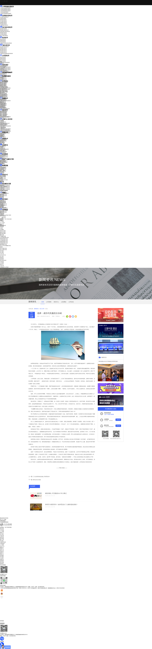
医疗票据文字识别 (5, 89)
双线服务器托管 (3, 50)
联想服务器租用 (3, 23)
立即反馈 (118, 425)
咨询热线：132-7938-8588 (5, 219)
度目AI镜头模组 (3, 112)
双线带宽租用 (3, 61)
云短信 (1, 180)
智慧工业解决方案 (5, 186)
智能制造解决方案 (4, 241)
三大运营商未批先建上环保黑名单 (41, 476)
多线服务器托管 (3, 52)
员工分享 (42, 308)
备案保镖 (3, 171)
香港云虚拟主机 (3, 70)
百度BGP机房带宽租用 (5, 62)
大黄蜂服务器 (4, 25)
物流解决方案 (4, 190)
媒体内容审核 (3, 101)
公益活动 (2, 536)
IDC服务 (2, 540)
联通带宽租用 (3, 58)
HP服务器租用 (3, 18)
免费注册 (2, 225)
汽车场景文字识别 (4, 86)
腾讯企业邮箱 (3, 176)
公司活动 (71, 302)
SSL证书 (3, 151)
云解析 (1, 177)
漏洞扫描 (3, 160)
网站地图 (2, 538)
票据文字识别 (3, 85)
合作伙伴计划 (3, 202)
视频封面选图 (3, 102)
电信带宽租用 (3, 57)
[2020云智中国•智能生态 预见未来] (110, 337)
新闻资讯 (36, 308)
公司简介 (2, 558)
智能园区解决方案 (4, 242)
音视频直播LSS (3, 105)
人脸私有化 (2, 128)
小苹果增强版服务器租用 (5, 10)
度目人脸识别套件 (4, 114)
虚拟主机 (2, 68)
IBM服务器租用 (3, 19)
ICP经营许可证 (3, 167)
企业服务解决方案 (4, 240)
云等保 (2, 147)
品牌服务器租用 (7, 15)
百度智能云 (2, 543)
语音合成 (2, 141)
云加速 (1, 178)
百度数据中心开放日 (5, 215)
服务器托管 (6, 45)
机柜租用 (5, 37)
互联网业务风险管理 (4, 149)
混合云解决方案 (3, 195)
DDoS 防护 (2, 74)
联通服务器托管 (3, 48)
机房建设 (2, 77)
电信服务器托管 (4, 46)
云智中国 (2, 213)
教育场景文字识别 (4, 90)
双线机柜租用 (3, 41)
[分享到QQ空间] (75, 316)
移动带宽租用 (3, 59)
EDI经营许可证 (3, 168)
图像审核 (2, 136)
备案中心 (2, 552)
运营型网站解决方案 (4, 237)
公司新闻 (2, 211)
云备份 (1, 228)
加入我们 (2, 203)
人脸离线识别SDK (5, 123)
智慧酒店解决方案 (5, 185)
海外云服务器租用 (4, 35)
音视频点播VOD (3, 103)
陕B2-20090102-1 (23, 588)
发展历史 (2, 559)
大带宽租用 (5, 55)
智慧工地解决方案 (5, 189)
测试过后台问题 (37, 479)
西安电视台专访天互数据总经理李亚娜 (108, 361)
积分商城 (3, 207)
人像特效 (3, 127)
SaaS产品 (2, 172)
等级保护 (2, 146)
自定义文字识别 (3, 93)
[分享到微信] (67, 316)
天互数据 (4, 1)
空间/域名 (5, 64)
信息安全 (2, 551)
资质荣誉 (2, 206)
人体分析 (3, 122)
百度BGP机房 (3, 542)
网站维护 (3, 162)
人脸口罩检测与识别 (5, 126)
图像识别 (3, 133)
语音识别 (3, 140)
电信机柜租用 (3, 39)
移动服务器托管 (3, 49)
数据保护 (2, 163)
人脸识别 (2, 120)
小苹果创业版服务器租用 (5, 8)
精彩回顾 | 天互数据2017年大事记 (56, 493)
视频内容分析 (3, 99)
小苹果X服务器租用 (4, 12)
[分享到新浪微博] (70, 316)
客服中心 (2, 548)
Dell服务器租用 (4, 17)
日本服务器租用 (3, 34)
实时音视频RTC (3, 107)
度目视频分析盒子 (4, 111)
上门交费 (2, 531)
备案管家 (3, 169)
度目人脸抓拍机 (3, 115)
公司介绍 (2, 200)
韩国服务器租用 (3, 32)
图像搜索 (2, 135)
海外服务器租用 (7, 27)
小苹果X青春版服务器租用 (5, 13)
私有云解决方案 (3, 194)
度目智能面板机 (4, 117)
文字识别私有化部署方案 (5, 88)
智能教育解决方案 (4, 238)
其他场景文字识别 (4, 96)
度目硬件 (5, 110)
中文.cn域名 (2, 67)
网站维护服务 (3, 233)
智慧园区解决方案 (5, 187)
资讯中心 (2, 212)
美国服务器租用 (3, 28)
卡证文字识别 (3, 84)
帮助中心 (2, 220)
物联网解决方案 (3, 244)
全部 (42, 302)
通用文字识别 (4, 82)
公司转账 (2, 530)
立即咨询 (118, 419)
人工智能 (2, 79)
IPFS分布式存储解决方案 (5, 245)
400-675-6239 (3, 622)
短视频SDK (2, 106)
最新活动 (2, 3)
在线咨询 (2, 623)
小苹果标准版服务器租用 (5, 9)
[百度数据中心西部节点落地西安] (110, 353)
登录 (1, 224)
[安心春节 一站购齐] (110, 321)
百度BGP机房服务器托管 (6, 53)
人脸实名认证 (4, 124)
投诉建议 (2, 555)
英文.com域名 (3, 66)
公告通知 (63, 302)
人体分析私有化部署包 (5, 130)
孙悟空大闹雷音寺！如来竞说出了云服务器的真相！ (61, 504)
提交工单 (2, 550)
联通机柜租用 (3, 40)
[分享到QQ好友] (73, 316)
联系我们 (2, 204)
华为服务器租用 (3, 21)
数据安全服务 (4, 157)
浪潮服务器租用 (3, 22)
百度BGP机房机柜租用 (6, 43)
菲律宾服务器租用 (5, 31)
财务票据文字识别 (4, 92)
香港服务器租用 (4, 30)
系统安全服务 (4, 155)
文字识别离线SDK (4, 94)
